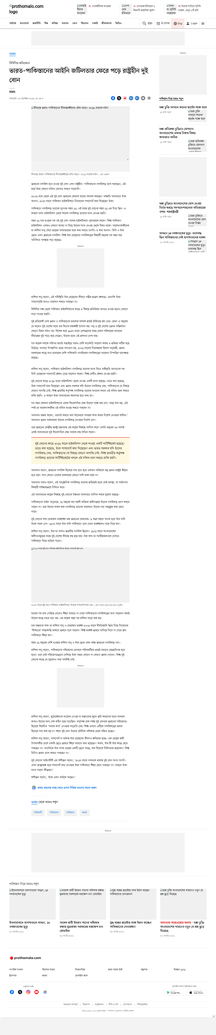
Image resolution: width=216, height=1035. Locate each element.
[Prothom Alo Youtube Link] (38, 992)
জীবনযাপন (107, 23)
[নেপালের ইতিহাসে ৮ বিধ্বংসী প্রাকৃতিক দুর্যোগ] (127, 9)
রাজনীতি (37, 23)
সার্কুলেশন (99, 1004)
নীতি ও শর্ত (113, 1004)
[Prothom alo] (30, 9)
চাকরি (95, 23)
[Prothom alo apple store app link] (196, 993)
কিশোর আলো (48, 969)
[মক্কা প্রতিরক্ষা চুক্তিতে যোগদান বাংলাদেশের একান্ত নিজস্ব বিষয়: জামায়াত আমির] (197, 146)
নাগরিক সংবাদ (16, 969)
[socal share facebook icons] (114, 100)
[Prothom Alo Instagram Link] (30, 992)
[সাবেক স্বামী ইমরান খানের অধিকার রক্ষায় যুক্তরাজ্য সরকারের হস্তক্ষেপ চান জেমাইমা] (83, 904)
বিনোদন (84, 23)
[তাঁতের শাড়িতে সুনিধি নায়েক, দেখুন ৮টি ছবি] (172, 9)
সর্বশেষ (12, 23)
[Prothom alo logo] (25, 959)
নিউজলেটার (142, 1004)
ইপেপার (12, 975)
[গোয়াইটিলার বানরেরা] (82, 9)
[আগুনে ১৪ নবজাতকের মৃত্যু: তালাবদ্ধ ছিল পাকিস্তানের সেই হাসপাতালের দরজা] (197, 246)
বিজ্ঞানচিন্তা (80, 969)
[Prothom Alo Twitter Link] (22, 992)
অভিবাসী (38, 812)
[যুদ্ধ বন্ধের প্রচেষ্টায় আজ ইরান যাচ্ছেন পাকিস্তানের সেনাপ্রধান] (133, 904)
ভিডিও (118, 23)
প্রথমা (44, 975)
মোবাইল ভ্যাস (81, 975)
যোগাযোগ (127, 1004)
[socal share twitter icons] (120, 100)
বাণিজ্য (55, 23)
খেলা (74, 23)
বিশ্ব (46, 23)
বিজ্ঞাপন (86, 1004)
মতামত (65, 23)
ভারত (12, 54)
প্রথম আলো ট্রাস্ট (115, 969)
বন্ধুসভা (144, 969)
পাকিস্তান (70, 812)
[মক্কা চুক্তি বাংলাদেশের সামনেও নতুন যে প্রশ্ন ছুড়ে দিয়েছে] (183, 904)
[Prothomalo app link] (173, 993)
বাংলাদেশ (24, 23)
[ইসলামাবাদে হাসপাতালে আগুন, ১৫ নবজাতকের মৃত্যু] (32, 904)
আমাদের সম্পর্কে (70, 1004)
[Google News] (45, 992)
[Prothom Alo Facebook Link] (13, 992)
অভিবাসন (54, 812)
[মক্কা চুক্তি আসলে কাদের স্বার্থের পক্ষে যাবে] (197, 116)
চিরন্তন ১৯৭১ (179, 969)
